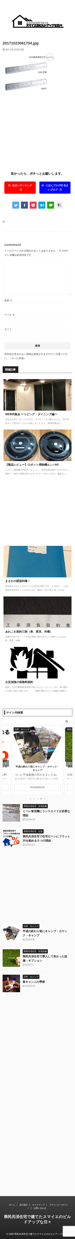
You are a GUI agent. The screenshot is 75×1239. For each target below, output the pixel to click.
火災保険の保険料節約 (19, 682)
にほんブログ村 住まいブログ (57, 187)
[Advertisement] (37, 132)
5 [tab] (44, 799)
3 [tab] (37, 799)
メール (9, 314)
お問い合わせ (40, 1208)
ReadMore (37, 787)
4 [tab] (41, 799)
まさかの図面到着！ (17, 580)
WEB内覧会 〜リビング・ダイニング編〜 (31, 414)
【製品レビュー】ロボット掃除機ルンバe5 (32, 464)
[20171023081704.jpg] (41, 205)
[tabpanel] (37, 760)
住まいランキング (22, 185)
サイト (8, 329)
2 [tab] (34, 799)
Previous (6, 763)
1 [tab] (30, 799)
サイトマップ (38, 1205)
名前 (8, 300)
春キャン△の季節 (34, 981)
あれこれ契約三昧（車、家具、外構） (29, 631)
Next (69, 763)
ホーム (12, 1205)
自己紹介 (24, 1205)
